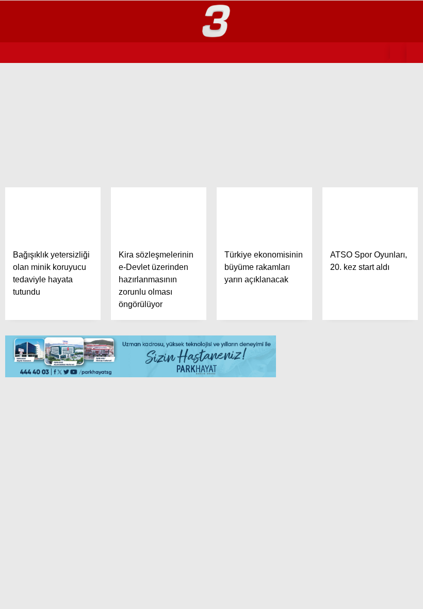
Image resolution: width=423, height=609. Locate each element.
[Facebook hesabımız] (60, 592)
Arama (323, 50)
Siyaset (29, 148)
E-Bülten (31, 252)
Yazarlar (33, 231)
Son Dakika (36, 106)
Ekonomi (31, 168)
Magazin (30, 127)
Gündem (30, 85)
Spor (25, 190)
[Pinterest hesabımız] (236, 592)
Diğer (26, 273)
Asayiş (27, 210)
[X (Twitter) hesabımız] (118, 592)
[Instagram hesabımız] (177, 592)
